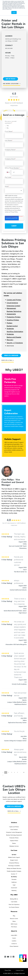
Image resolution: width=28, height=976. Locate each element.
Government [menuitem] (14, 887)
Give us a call (7, 360)
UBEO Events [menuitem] (14, 924)
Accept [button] (14, 12)
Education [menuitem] (14, 879)
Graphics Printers (13, 320)
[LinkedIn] (5, 956)
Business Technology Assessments (14, 312)
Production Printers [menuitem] (14, 838)
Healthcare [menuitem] (14, 882)
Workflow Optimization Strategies (15, 333)
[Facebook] (13, 956)
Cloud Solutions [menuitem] (14, 829)
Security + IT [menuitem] (14, 874)
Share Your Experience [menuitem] (14, 904)
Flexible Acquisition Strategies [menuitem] (14, 871)
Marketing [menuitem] (14, 890)
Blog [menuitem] (14, 916)
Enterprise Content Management (13, 307)
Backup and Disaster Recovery (14, 338)
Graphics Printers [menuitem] (14, 840)
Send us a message (11, 355)
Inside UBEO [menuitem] (14, 935)
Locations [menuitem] (14, 941)
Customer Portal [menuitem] (19, 970)
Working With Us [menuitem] (14, 899)
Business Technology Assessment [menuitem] (14, 835)
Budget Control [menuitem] (14, 860)
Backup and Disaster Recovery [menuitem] (14, 868)
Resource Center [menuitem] (14, 918)
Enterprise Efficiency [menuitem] (14, 863)
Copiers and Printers (14, 300)
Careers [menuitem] (14, 938)
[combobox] (14, 190)
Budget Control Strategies (12, 327)
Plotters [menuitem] (14, 843)
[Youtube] (8, 956)
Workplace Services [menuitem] (14, 846)
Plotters (9, 323)
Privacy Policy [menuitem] (8, 970)
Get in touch (10, 79)
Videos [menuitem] (14, 921)
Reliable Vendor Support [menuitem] (14, 857)
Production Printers (13, 317)
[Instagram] (11, 956)
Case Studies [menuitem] (14, 901)
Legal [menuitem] (14, 885)
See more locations (11, 83)
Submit (14, 226)
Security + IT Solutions (15, 343)
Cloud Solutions (12, 303)
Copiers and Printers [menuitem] (14, 826)
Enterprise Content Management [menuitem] (14, 832)
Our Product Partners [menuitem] (14, 907)
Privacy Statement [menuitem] (14, 946)
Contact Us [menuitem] (14, 943)
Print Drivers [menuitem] (14, 927)
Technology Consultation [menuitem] (14, 865)
